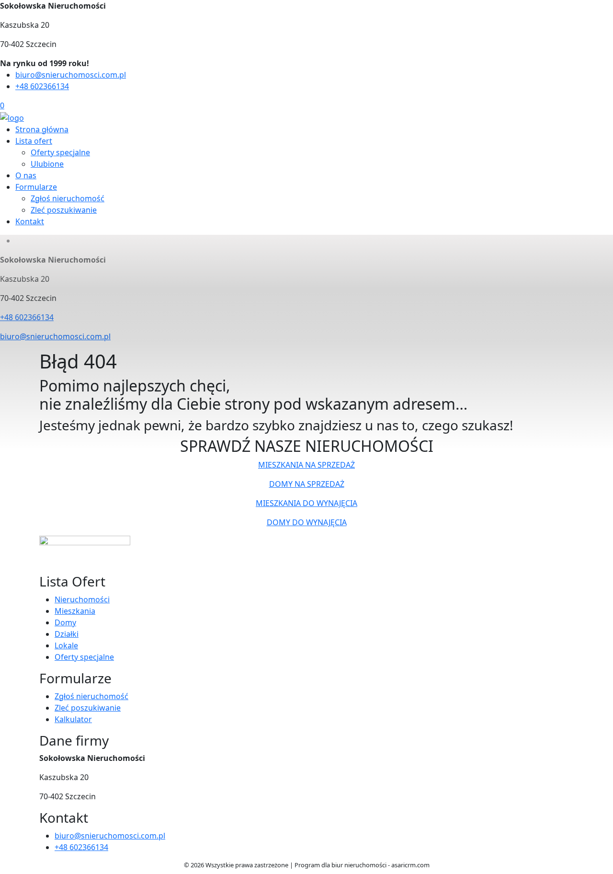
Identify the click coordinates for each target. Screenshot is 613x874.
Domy (65, 622)
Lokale (66, 645)
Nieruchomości (82, 599)
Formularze (36, 187)
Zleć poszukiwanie (64, 210)
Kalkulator (73, 719)
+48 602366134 (42, 86)
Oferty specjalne (60, 152)
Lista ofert (33, 141)
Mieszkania (75, 611)
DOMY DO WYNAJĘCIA (307, 522)
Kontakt (29, 221)
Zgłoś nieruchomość (67, 198)
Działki (67, 634)
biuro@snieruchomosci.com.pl (70, 74)
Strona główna (41, 129)
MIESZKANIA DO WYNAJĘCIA (306, 503)
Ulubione (47, 164)
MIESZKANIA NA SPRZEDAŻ (306, 465)
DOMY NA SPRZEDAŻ (306, 484)
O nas (25, 175)
